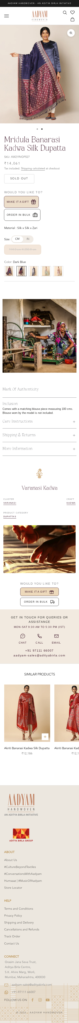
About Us (10, 860)
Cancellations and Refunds (21, 929)
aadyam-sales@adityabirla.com (39, 655)
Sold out (19, 178)
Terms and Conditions (18, 909)
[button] (39, 421)
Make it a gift (18, 201)
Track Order (12, 936)
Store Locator (13, 888)
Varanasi (9, 503)
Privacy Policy (13, 915)
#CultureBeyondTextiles (20, 867)
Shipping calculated (33, 168)
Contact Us (11, 943)
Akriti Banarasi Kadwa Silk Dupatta (27, 748)
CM (17, 239)
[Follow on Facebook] (32, 1000)
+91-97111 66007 (24, 992)
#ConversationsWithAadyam (23, 874)
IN (28, 239)
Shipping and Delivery (19, 922)
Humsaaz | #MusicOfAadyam (23, 881)
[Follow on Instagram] (40, 1000)
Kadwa (71, 503)
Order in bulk (19, 214)
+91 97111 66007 (39, 650)
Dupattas (9, 516)
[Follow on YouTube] (48, 1000)
